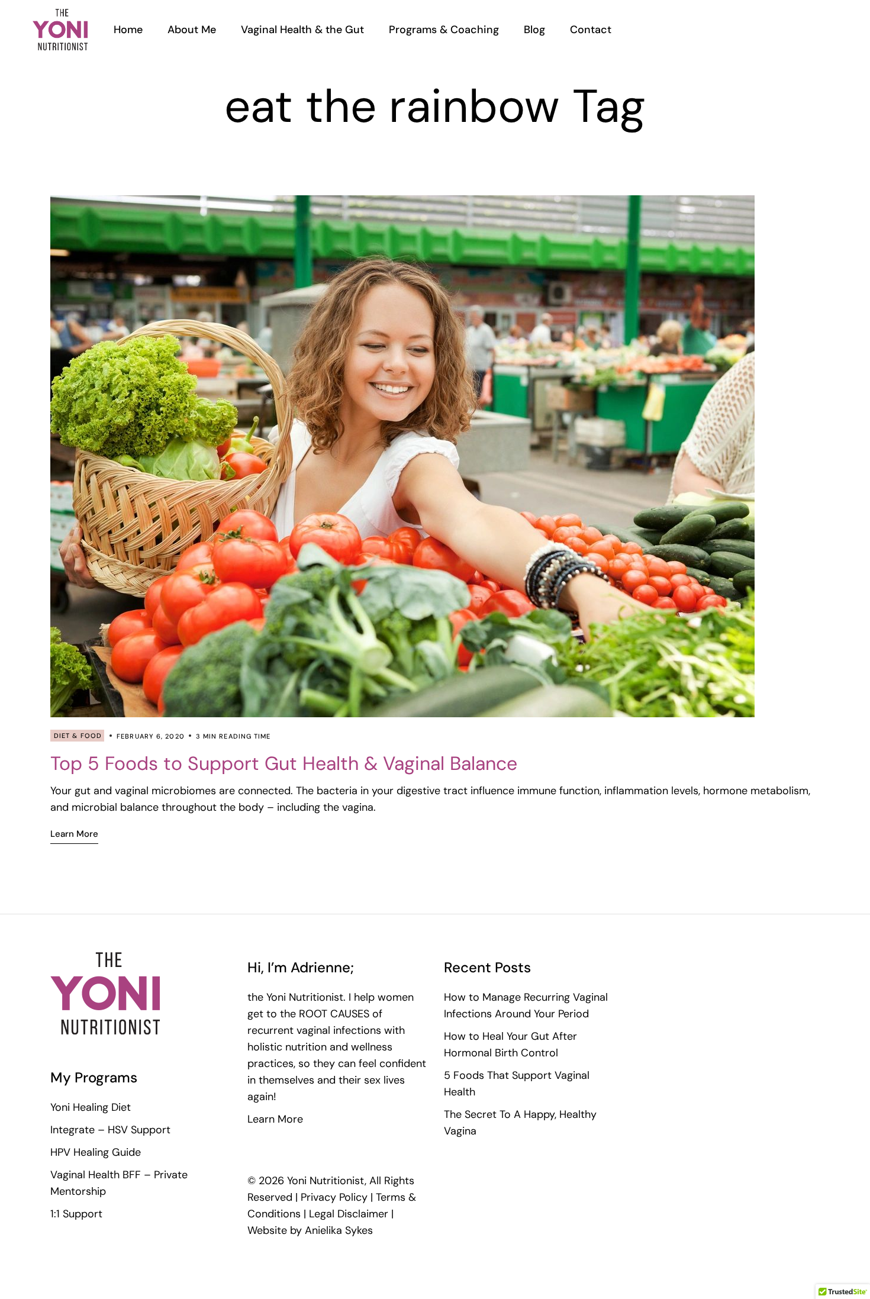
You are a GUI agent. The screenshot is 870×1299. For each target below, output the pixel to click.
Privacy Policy (334, 1197)
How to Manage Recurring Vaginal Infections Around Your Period (526, 1005)
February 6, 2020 (151, 736)
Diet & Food (78, 735)
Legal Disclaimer (348, 1214)
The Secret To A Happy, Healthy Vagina (520, 1122)
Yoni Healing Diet (90, 1107)
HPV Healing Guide (95, 1152)
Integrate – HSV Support (110, 1130)
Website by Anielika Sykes (310, 1230)
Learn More (275, 1119)
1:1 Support (76, 1214)
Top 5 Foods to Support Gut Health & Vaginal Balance (283, 763)
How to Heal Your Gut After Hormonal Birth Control (510, 1044)
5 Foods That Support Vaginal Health (516, 1083)
